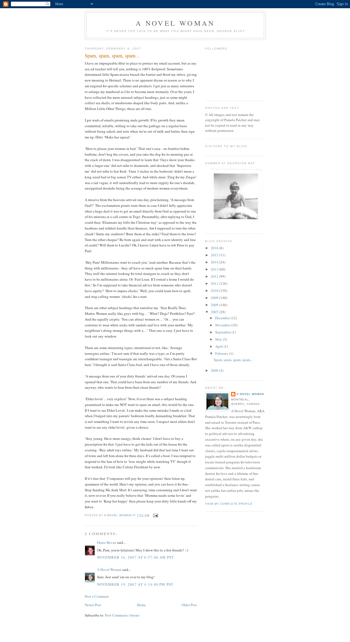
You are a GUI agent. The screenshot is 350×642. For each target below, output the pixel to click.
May (219, 339)
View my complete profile (229, 503)
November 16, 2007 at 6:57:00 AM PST (135, 557)
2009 (215, 297)
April (219, 346)
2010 (215, 290)
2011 (215, 283)
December (223, 317)
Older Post (189, 604)
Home (141, 604)
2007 (215, 311)
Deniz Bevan (106, 542)
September (223, 332)
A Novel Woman (175, 23)
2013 (215, 269)
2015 (215, 254)
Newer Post (93, 604)
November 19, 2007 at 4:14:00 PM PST (135, 584)
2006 (215, 370)
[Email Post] (155, 515)
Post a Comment (97, 596)
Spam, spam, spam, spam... (233, 359)
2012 (215, 276)
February (222, 353)
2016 (215, 247)
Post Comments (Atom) (122, 615)
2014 (215, 262)
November (223, 325)
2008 (215, 304)
